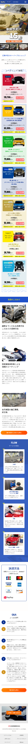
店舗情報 (21, 735)
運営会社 (21, 742)
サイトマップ (7, 742)
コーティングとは (7, 735)
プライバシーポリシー (21, 738)
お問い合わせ (7, 738)
